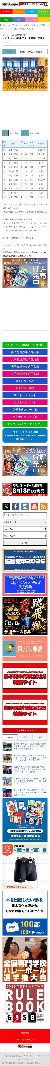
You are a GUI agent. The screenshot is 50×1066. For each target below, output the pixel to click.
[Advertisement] (25, 111)
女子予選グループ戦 (25, 416)
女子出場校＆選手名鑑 (25, 373)
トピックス (31, 20)
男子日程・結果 (25, 381)
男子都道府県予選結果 (25, 352)
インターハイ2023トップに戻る (25, 345)
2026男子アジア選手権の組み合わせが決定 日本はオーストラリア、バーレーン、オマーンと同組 (30, 769)
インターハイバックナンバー (25, 424)
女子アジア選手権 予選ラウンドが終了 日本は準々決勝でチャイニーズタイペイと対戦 (30, 780)
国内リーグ (18, 11)
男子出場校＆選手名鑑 (25, 366)
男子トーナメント (25, 395)
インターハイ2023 (37, 25)
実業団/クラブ (44, 13)
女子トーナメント (25, 402)
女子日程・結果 (25, 388)
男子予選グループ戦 (25, 409)
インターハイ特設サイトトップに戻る (17, 238)
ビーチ (31, 11)
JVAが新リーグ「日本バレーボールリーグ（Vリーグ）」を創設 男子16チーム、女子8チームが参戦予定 (30, 757)
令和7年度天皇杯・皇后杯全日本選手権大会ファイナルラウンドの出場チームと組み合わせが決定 (30, 746)
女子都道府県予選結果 (25, 359)
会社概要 (25, 1032)
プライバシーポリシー (25, 1039)
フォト (44, 20)
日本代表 (6, 11)
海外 (19, 20)
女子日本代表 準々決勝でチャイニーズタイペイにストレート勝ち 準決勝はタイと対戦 (30, 792)
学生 (6, 20)
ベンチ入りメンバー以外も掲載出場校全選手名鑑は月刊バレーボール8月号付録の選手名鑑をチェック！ (25, 435)
